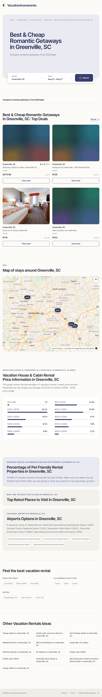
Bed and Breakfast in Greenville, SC (50, 643)
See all (95, 119)
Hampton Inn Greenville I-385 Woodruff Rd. (71, 167)
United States (22, 20)
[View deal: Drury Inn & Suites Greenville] (26, 206)
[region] (51, 313)
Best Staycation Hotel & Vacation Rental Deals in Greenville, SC (84, 660)
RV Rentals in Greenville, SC (48, 652)
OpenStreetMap (88, 348)
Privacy (64, 693)
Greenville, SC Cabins (79, 642)
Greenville (48, 20)
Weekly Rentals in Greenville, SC (17, 642)
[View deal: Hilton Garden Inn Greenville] (75, 206)
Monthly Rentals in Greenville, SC (17, 652)
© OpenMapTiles (69, 348)
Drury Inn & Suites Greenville (15, 230)
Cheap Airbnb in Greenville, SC (16, 668)
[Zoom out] (96, 283)
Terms (72, 693)
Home (12, 20)
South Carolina (35, 20)
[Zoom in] (96, 279)
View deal (26, 180)
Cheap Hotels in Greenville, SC (16, 633)
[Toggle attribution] (96, 348)
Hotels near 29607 (78, 652)
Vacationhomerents (21, 5)
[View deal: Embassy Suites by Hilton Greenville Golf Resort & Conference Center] (26, 143)
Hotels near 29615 (11, 659)
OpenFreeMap (57, 348)
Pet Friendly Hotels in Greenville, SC (84, 634)
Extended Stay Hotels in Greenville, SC (46, 660)
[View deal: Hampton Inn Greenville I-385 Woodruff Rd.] (75, 143)
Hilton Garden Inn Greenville (64, 230)
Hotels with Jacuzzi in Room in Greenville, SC (49, 634)
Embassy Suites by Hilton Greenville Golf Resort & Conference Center (32, 167)
